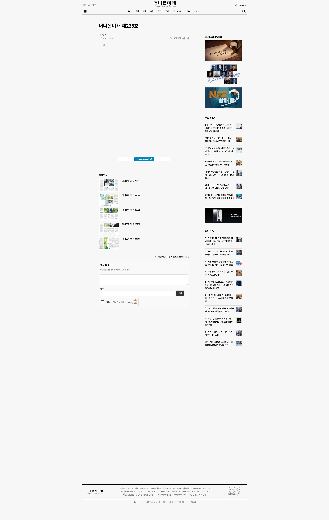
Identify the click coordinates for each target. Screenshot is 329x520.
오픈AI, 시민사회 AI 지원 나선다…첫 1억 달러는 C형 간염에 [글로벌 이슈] (219, 321)
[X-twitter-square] (230, 489)
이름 (102, 289)
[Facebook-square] (234, 489)
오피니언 (197, 11)
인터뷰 (187, 11)
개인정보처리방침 (151, 502)
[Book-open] (230, 494)
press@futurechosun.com (199, 488)
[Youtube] (234, 494)
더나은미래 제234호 (131, 195)
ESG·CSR (177, 11)
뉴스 (130, 11)
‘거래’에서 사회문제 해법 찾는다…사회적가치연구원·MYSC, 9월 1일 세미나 (219, 151)
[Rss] (239, 494)
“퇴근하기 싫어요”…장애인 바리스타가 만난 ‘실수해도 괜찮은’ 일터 (219, 298)
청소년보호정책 (167, 502)
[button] (171, 38)
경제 (137, 11)
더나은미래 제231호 (131, 238)
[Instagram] (239, 489)
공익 (159, 11)
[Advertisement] (223, 399)
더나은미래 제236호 (131, 181)
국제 (167, 11)
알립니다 (193, 502)
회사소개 (136, 502)
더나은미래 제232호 (131, 224)
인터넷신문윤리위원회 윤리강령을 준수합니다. (141, 495)
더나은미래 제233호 (131, 209)
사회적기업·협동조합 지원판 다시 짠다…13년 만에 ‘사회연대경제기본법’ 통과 (219, 174)
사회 (145, 11)
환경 (152, 11)
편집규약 (181, 502)
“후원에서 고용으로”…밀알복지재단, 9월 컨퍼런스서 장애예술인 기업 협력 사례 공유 (219, 285)
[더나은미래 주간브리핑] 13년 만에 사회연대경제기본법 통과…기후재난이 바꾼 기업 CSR (219, 128)
